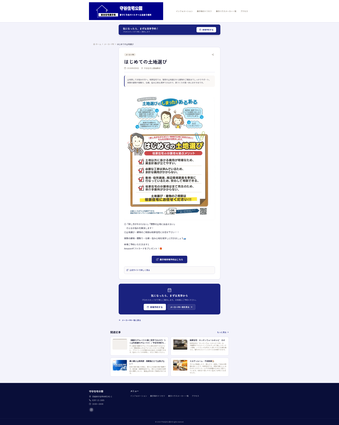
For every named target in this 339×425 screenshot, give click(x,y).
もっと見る (221, 332)
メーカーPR (109, 44)
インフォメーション (184, 11)
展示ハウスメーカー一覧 (226, 11)
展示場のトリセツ (204, 11)
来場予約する (207, 29)
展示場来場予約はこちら (171, 259)
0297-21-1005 (98, 400)
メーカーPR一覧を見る (179, 307)
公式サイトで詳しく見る (140, 270)
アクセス (244, 11)
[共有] (213, 54)
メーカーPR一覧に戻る (131, 320)
